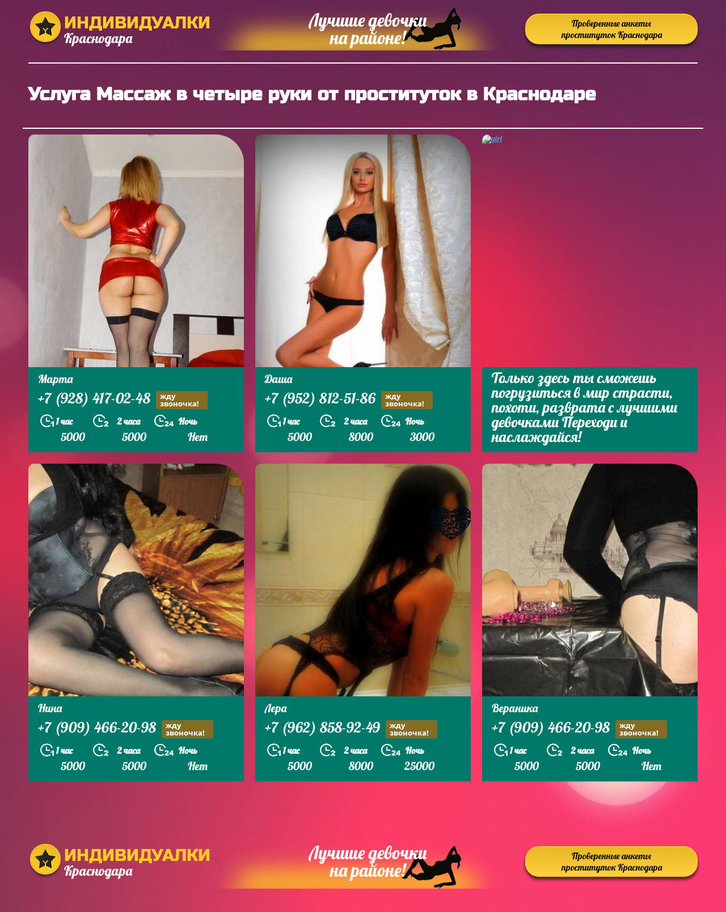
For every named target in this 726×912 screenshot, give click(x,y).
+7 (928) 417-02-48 (118, 399)
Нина (50, 708)
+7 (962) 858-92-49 (347, 729)
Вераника (515, 708)
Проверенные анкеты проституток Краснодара (612, 29)
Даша (278, 379)
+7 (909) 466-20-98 (121, 729)
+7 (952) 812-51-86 (344, 399)
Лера (275, 708)
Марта (55, 379)
